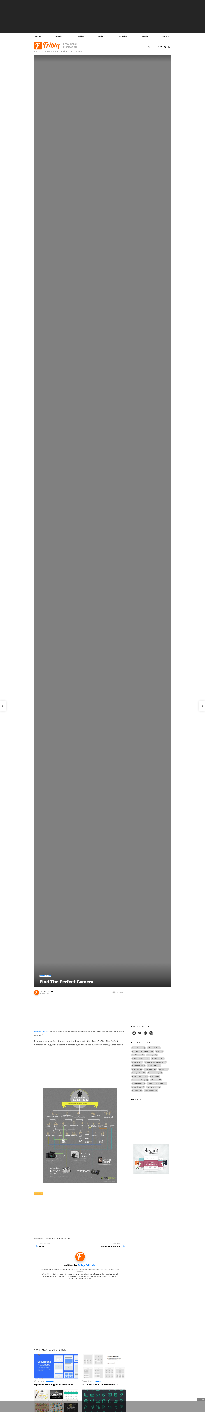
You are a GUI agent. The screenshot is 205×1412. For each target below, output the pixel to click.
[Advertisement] (102, 16)
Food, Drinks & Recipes (156, 1062)
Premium (156, 1080)
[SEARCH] (149, 47)
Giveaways (151, 1069)
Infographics (139, 1073)
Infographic (64, 1238)
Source (39, 1193)
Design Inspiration (141, 1058)
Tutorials (139, 1087)
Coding (101, 36)
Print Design (139, 1083)
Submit (58, 36)
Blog (160, 1051)
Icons (164, 1069)
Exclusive (138, 1062)
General (138, 1069)
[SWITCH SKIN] (152, 47)
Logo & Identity (141, 1076)
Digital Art (123, 36)
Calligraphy (139, 1055)
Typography (154, 1087)
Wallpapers (151, 1090)
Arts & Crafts (154, 1048)
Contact (166, 36)
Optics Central (41, 1031)
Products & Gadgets (157, 1083)
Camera (39, 1238)
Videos (138, 1090)
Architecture (139, 1048)
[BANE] (3, 706)
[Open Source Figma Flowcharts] (56, 1366)
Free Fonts (154, 1065)
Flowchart (50, 1238)
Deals (145, 36)
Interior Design (155, 1073)
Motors (155, 1076)
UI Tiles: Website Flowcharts (100, 1384)
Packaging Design (141, 1080)
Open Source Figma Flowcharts (53, 1384)
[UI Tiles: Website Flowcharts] (104, 1366)
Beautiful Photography (143, 1051)
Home (38, 36)
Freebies (80, 36)
